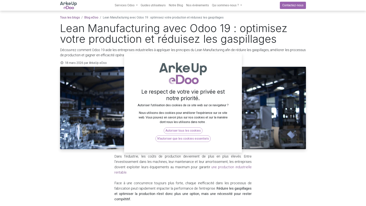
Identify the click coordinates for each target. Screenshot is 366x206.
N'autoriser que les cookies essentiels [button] (183, 138)
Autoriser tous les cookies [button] (183, 130)
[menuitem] (153, 5)
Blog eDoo (91, 17)
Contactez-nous (292, 5)
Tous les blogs (70, 17)
